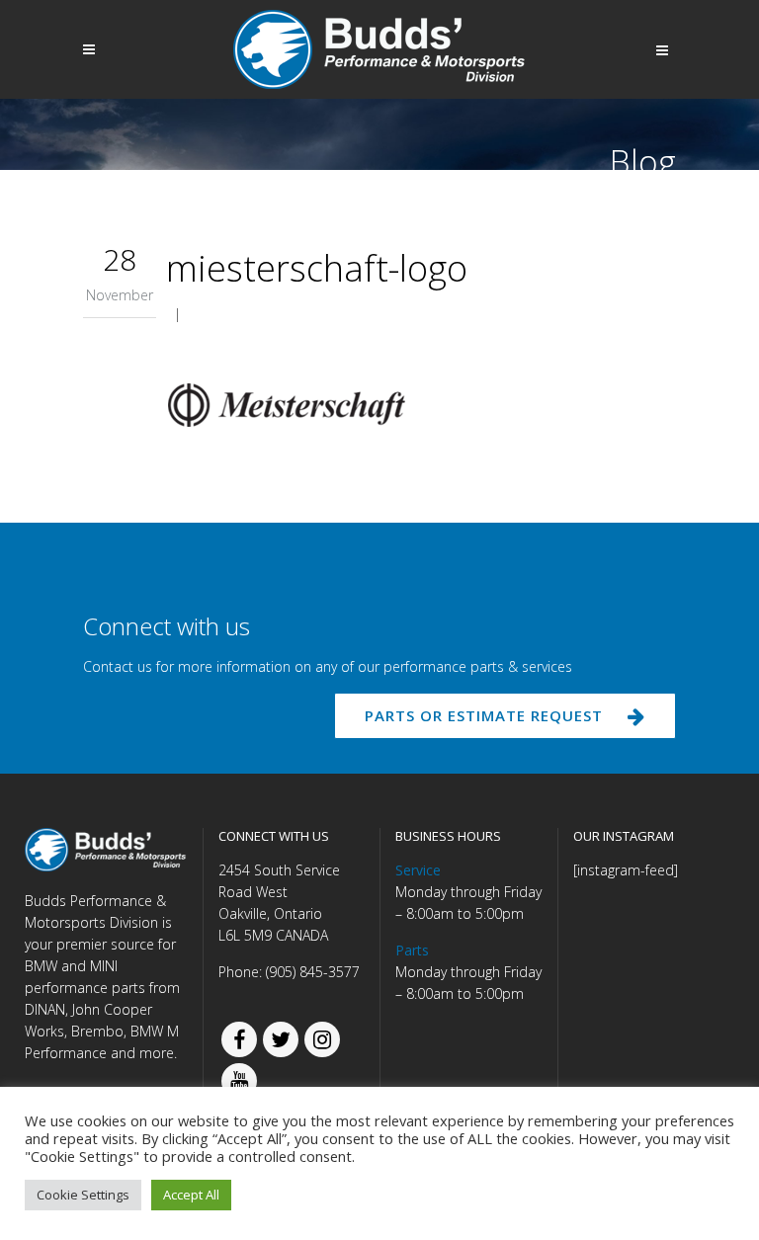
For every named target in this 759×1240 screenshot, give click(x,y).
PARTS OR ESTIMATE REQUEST (484, 715)
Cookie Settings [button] (83, 1194)
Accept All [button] (191, 1194)
